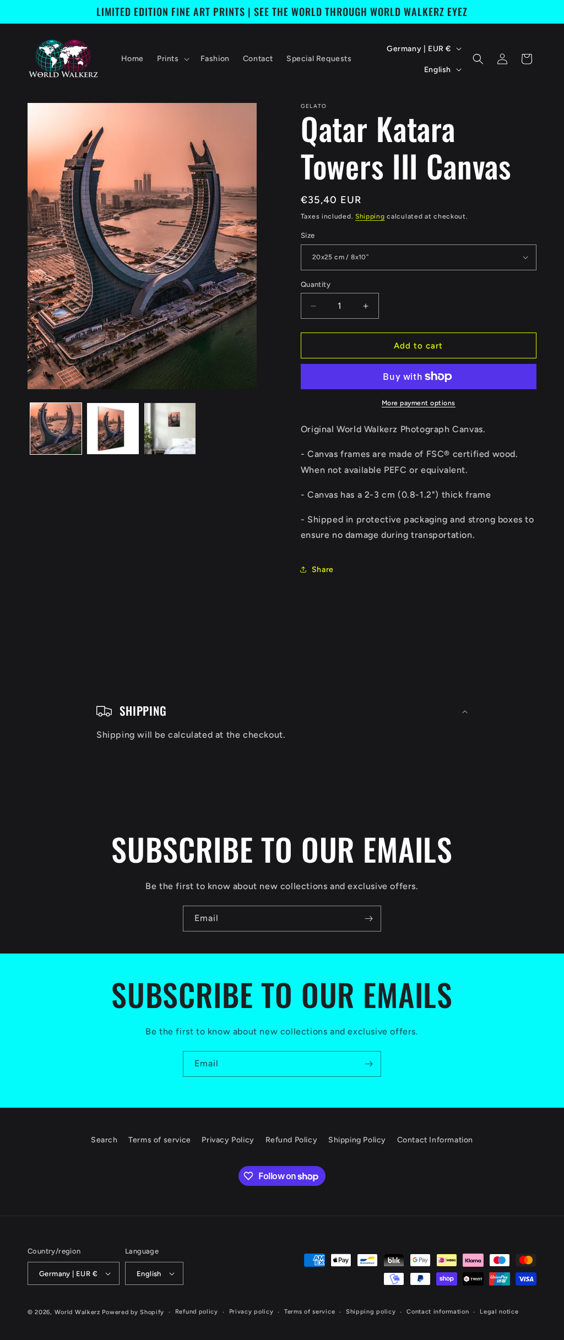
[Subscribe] (368, 919)
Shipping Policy (357, 1140)
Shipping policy (371, 1311)
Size (308, 235)
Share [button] (323, 569)
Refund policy (196, 1311)
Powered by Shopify (133, 1312)
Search (104, 1140)
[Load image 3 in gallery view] (170, 428)
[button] (172, 58)
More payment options (418, 403)
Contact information (437, 1311)
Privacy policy (251, 1311)
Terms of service (159, 1140)
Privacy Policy (228, 1140)
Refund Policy (291, 1140)
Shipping (370, 216)
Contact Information (435, 1140)
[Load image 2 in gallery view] (112, 428)
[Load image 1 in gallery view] (56, 428)
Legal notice (499, 1311)
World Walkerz (77, 1312)
